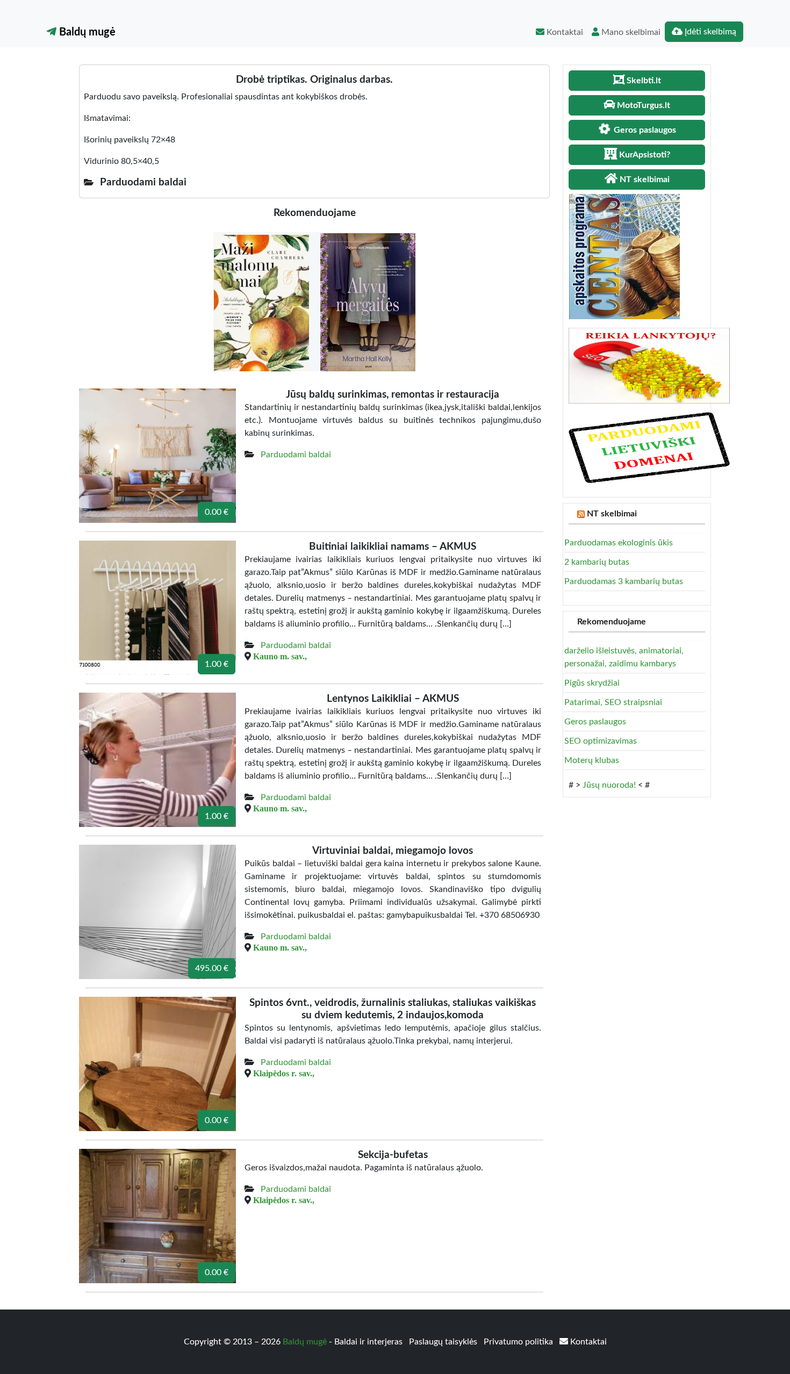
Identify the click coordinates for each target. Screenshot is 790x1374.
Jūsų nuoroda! (609, 785)
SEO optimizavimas (600, 741)
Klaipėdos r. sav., (283, 1073)
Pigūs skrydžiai (592, 683)
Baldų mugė (86, 32)
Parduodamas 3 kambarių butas (623, 581)
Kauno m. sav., (280, 656)
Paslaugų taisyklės (444, 1341)
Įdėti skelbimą (709, 31)
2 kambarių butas (596, 562)
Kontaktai (563, 32)
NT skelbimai (612, 513)
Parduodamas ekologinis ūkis (618, 542)
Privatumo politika (519, 1341)
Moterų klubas (591, 760)
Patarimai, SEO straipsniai (613, 702)
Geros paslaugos (595, 721)
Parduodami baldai (296, 454)
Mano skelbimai (629, 32)
